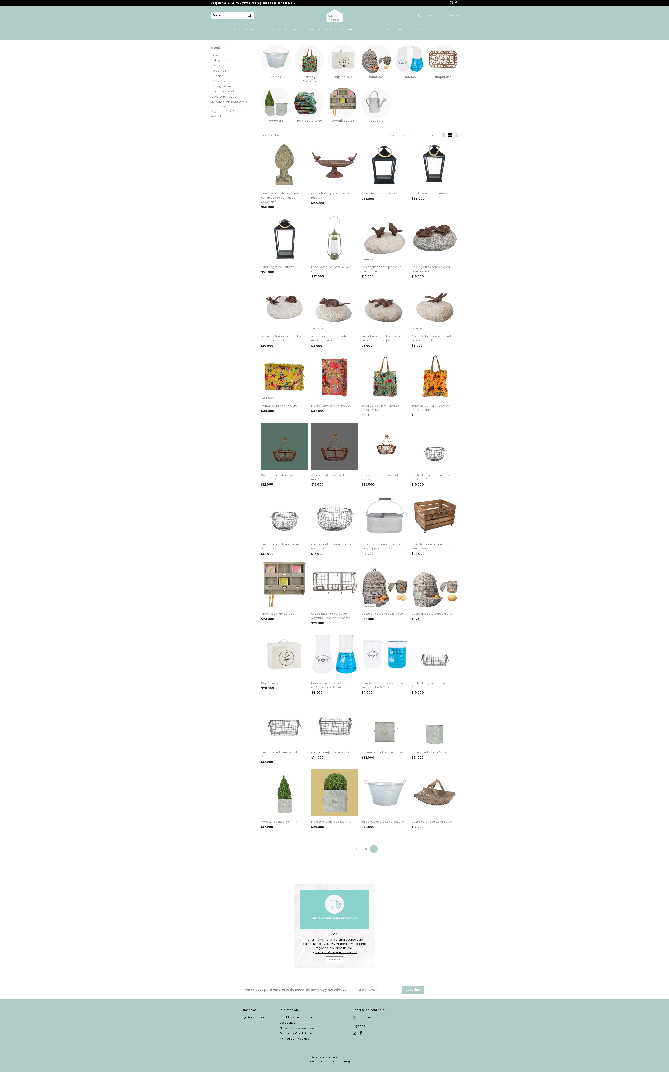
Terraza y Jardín (224, 91)
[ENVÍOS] (334, 909)
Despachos (287, 1022)
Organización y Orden (384, 29)
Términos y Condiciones (296, 1033)
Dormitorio (220, 81)
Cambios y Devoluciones (297, 1017)
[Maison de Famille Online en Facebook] (361, 1033)
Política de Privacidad (295, 1038)
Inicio (232, 29)
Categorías (252, 29)
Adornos (219, 70)
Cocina (218, 76)
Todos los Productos (424, 29)
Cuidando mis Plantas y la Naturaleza (332, 29)
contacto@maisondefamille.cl (336, 952)
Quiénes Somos (254, 1017)
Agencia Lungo (342, 1061)
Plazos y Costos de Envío (297, 1028)
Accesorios (221, 65)
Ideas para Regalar (282, 29)
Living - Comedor (225, 86)
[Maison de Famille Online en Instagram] (354, 1033)
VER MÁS (334, 959)
